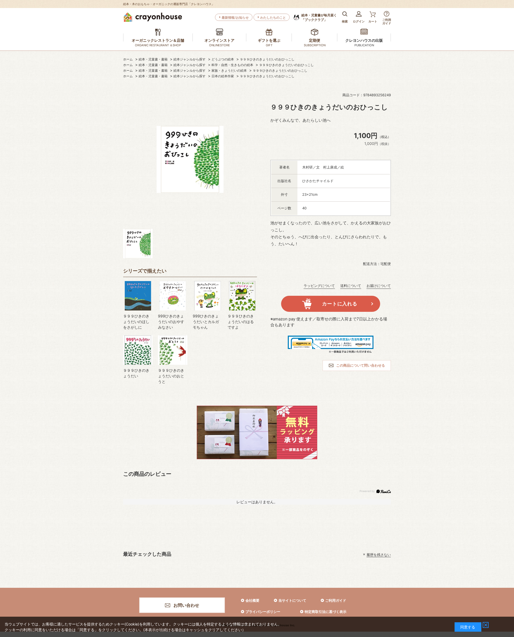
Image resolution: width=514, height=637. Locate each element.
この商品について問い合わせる (360, 365)
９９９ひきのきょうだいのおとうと (171, 376)
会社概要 (252, 600)
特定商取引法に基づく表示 (325, 611)
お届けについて (378, 285)
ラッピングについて (319, 285)
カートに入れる (339, 303)
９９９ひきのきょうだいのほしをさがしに (136, 321)
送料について (350, 285)
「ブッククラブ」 (319, 17)
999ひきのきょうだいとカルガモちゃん (206, 321)
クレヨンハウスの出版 (364, 40)
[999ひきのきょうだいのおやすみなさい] (172, 295)
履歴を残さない (378, 554)
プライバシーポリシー (262, 611)
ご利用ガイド (335, 600)
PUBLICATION (364, 45)
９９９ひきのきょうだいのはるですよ (241, 321)
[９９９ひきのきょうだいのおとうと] (172, 350)
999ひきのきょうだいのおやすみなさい (171, 321)
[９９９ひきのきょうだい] (138, 350)
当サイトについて (292, 600)
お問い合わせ (186, 605)
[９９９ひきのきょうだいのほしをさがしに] (138, 295)
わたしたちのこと (273, 18)
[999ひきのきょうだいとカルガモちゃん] (207, 295)
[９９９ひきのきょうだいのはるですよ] (242, 295)
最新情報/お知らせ (235, 18)
